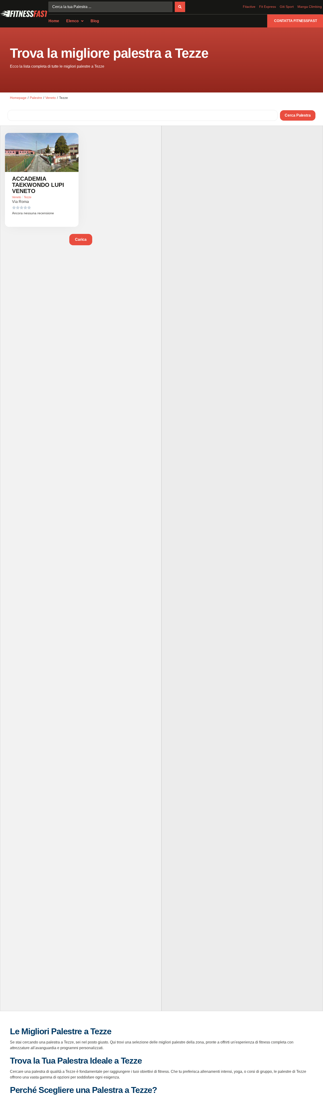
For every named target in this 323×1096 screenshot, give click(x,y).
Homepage (18, 98)
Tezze (27, 197)
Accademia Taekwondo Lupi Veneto (38, 184)
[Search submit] (180, 7)
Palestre (36, 98)
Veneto (50, 98)
